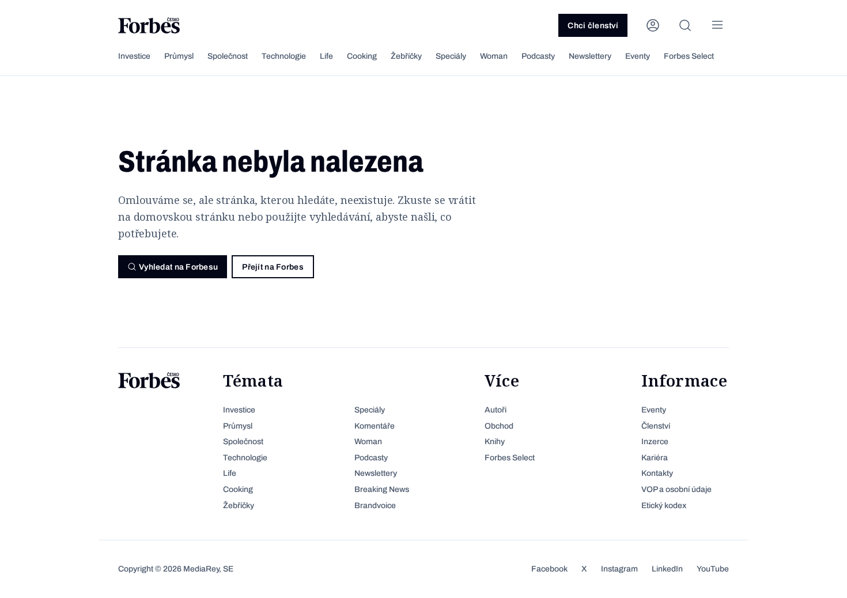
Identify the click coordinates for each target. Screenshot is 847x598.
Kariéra (654, 457)
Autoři (495, 410)
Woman (494, 56)
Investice (134, 56)
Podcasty (538, 56)
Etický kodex (663, 505)
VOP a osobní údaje (676, 489)
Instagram (619, 569)
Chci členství (593, 25)
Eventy (637, 56)
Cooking (362, 56)
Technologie (284, 56)
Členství (655, 426)
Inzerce (654, 441)
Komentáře (374, 426)
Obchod (499, 426)
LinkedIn (667, 569)
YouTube (713, 569)
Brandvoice (375, 505)
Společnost (227, 56)
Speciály (451, 56)
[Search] (685, 25)
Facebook (549, 569)
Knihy (495, 441)
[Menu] (717, 25)
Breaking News (381, 489)
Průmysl (179, 56)
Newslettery (590, 56)
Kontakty (657, 473)
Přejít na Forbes (272, 267)
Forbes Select (689, 56)
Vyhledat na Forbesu (178, 267)
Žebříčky (406, 56)
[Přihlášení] (652, 25)
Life (326, 56)
